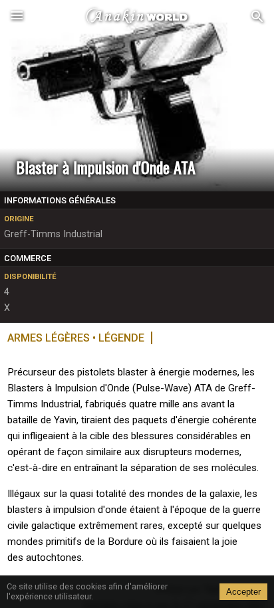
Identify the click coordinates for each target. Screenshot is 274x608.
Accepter (243, 592)
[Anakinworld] (137, 17)
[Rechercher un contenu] (257, 17)
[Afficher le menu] (17, 16)
